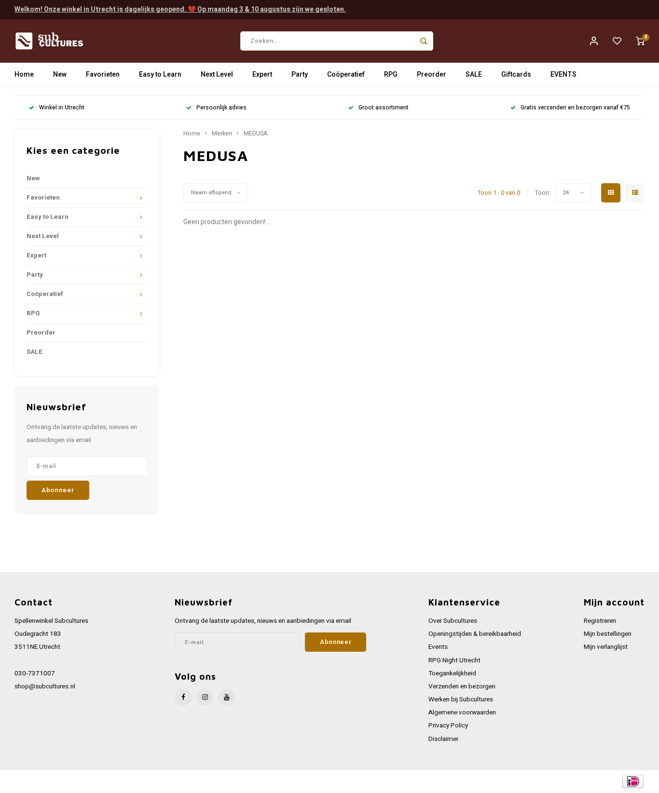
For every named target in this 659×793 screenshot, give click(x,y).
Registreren (600, 621)
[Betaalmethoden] (632, 781)
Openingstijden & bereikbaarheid (474, 634)
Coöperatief (346, 74)
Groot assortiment (383, 108)
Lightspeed (145, 782)
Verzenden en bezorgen (461, 686)
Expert (262, 74)
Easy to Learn (160, 74)
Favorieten (103, 74)
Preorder (431, 74)
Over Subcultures (452, 621)
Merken (222, 133)
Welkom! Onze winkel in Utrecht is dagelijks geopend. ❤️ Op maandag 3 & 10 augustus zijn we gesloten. (180, 9)
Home (24, 74)
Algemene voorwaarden (462, 712)
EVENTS (563, 74)
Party (299, 74)
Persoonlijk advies (221, 108)
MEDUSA (256, 133)
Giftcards (516, 74)
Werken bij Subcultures (460, 699)
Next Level (217, 74)
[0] (640, 41)
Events (438, 647)
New (60, 74)
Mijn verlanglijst (606, 647)
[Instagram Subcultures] (204, 697)
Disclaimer (443, 739)
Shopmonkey (209, 782)
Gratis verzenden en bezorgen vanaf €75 (575, 108)
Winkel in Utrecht (61, 108)
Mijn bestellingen (608, 634)
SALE (474, 74)
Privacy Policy (448, 725)
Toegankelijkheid (452, 673)
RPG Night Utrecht (454, 660)
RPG (391, 74)
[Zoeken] (423, 41)
